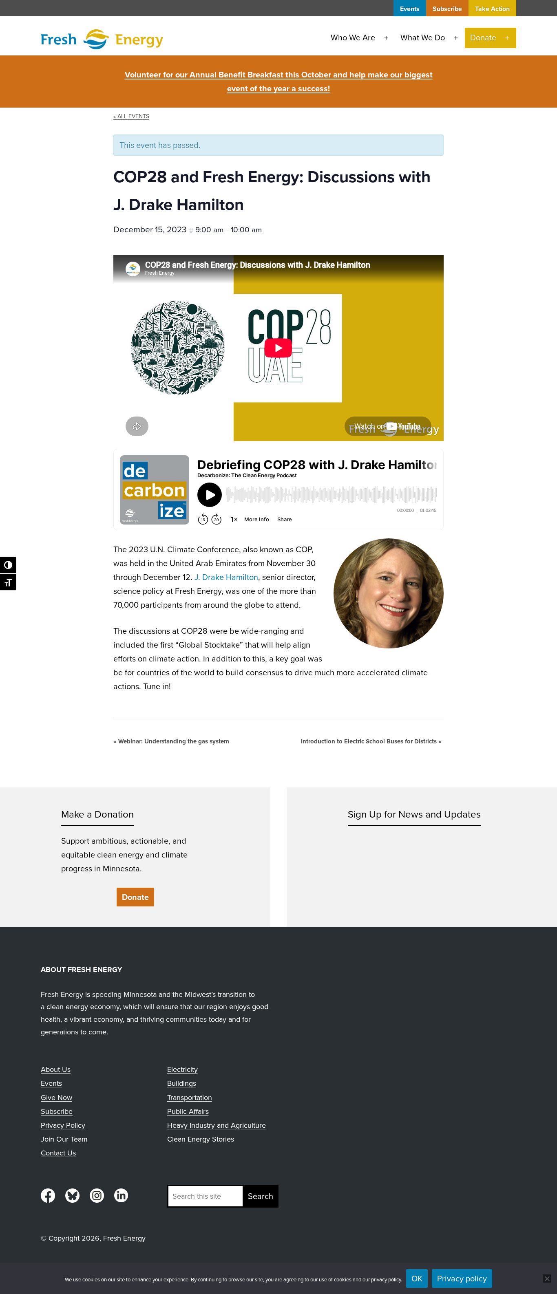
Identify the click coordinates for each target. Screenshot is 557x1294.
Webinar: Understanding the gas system (171, 741)
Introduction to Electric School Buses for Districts (371, 741)
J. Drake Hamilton (226, 577)
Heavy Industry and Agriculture (216, 1125)
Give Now (56, 1097)
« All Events (131, 116)
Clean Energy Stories (200, 1139)
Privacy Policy (63, 1125)
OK (416, 1278)
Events (410, 8)
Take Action (492, 8)
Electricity (182, 1069)
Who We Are (353, 37)
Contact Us (58, 1153)
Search (260, 1196)
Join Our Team (64, 1139)
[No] (547, 1278)
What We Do (422, 37)
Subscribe (447, 8)
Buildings (181, 1083)
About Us (56, 1069)
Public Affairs (188, 1111)
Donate (483, 37)
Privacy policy (462, 1278)
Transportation (189, 1097)
